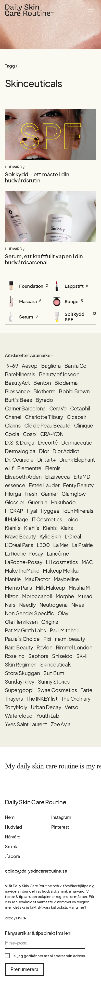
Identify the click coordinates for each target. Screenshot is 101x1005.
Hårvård (13, 836)
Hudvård (13, 827)
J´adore (12, 856)
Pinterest (60, 827)
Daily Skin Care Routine (35, 802)
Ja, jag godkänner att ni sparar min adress (48, 956)
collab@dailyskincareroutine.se (36, 871)
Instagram (61, 817)
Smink (11, 846)
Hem (9, 817)
